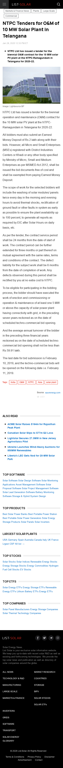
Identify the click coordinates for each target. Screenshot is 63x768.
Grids (6, 717)
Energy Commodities (37, 565)
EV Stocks (25, 569)
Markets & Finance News (17, 11)
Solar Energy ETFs (12, 587)
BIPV (36, 691)
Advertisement (24, 760)
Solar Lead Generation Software (19, 492)
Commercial (11, 16)
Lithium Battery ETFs (27, 591)
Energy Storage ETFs (34, 587)
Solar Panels (27, 522)
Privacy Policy (34, 757)
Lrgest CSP (8, 544)
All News (8, 672)
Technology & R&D (13, 678)
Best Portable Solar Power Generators (22, 518)
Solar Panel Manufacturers (16, 609)
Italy (45, 540)
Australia (28, 540)
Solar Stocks (9, 561)
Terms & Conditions (15, 757)
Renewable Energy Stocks (43, 561)
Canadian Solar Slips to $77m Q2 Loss (30, 432)
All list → (19, 544)
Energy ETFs (46, 591)
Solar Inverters (42, 522)
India (13, 382)
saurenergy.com (52, 392)
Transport (9, 730)
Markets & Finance (13, 698)
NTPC (31, 382)
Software (8, 724)
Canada (38, 540)
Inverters (9, 711)
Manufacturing (12, 685)
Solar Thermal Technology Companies (22, 613)
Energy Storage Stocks (14, 565)
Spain (21, 540)
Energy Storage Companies (44, 609)
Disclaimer (49, 757)
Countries (40, 678)
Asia (40, 382)
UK (49, 540)
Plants (36, 11)
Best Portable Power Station (42, 514)
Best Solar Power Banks (15, 514)
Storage (39, 685)
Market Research (44, 672)
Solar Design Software (29, 480)
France (54, 540)
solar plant (51, 382)
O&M (21, 382)
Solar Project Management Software (40, 488)
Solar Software (10, 480)
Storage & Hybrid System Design (29, 496)
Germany (12, 540)
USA (5, 540)
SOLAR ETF (40, 704)
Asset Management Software (30, 484)
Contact (38, 760)
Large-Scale (49, 11)
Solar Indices (23, 561)
